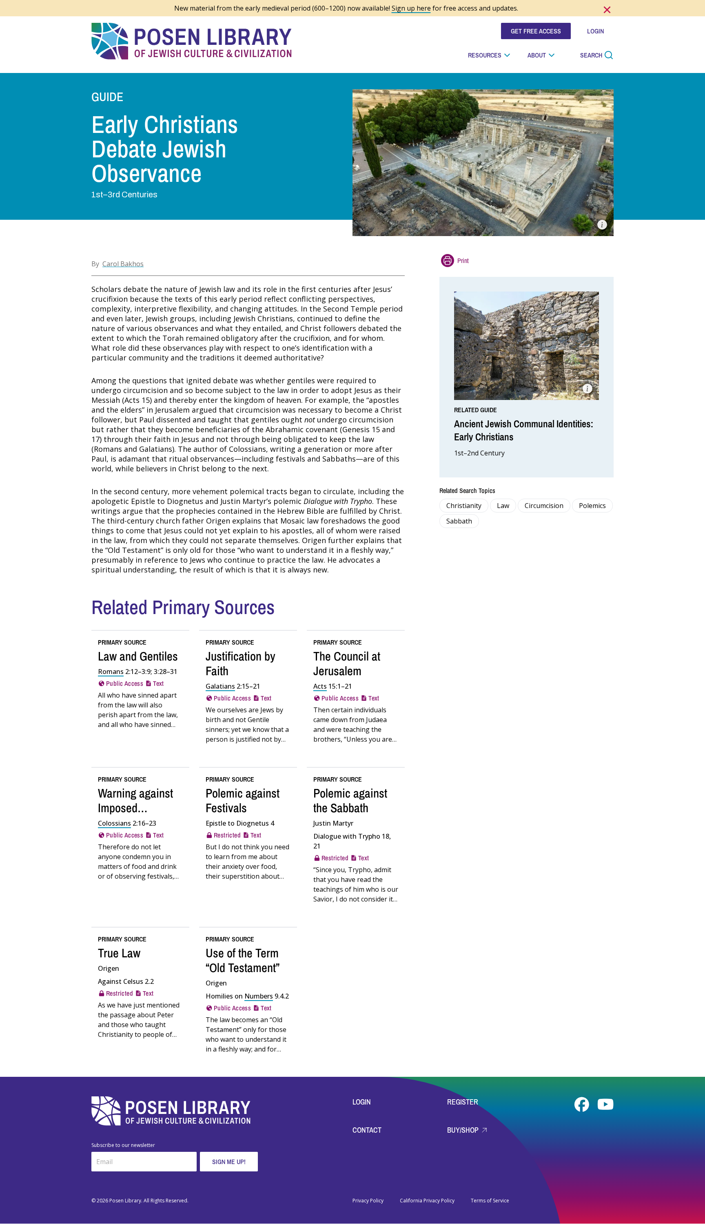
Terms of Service (490, 1200)
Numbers (258, 996)
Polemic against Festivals (242, 800)
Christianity (463, 505)
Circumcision (544, 505)
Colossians (114, 823)
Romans (111, 671)
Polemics (592, 505)
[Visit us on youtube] (605, 1104)
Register (462, 1102)
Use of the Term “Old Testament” (242, 960)
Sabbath (459, 521)
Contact (366, 1130)
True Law (119, 953)
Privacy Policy (368, 1200)
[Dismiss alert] (607, 9)
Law (503, 505)
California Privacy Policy (427, 1200)
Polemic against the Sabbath (350, 800)
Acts (320, 686)
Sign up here (411, 8)
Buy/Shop (463, 1130)
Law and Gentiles (138, 656)
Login (361, 1102)
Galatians (220, 686)
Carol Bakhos (123, 263)
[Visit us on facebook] (582, 1104)
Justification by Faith (240, 663)
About (537, 55)
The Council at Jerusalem (346, 663)
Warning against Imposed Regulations (135, 808)
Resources (484, 55)
